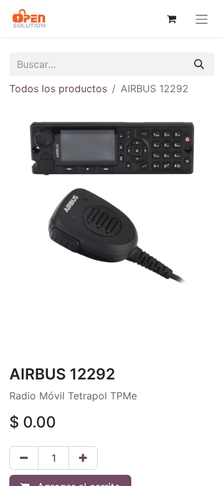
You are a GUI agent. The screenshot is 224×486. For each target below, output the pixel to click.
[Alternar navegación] (202, 18)
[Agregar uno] (83, 458)
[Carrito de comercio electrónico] (171, 18)
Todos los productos (58, 88)
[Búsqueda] (199, 64)
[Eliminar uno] (24, 458)
